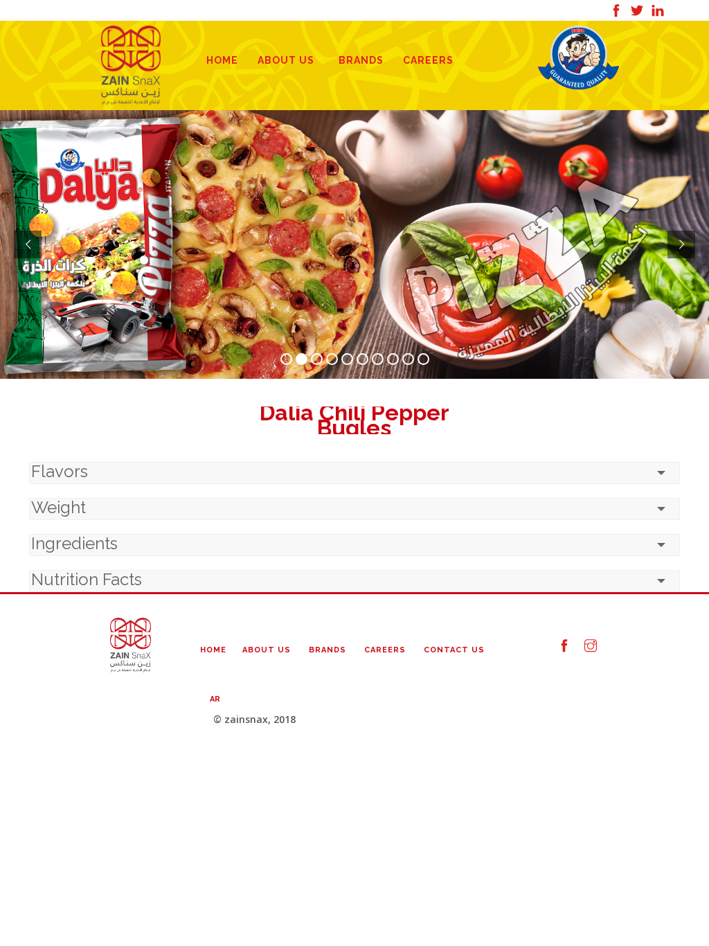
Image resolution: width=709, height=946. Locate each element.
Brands (361, 60)
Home (222, 60)
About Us (286, 60)
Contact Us (454, 649)
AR (215, 699)
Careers (428, 60)
